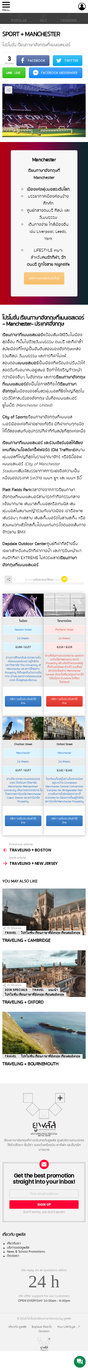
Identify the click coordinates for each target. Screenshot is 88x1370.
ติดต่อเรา (13, 1256)
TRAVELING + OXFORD (22, 1002)
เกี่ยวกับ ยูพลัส (17, 1327)
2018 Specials (16, 990)
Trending (68, 20)
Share (8, 90)
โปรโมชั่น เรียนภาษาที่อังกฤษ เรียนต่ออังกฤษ (50, 933)
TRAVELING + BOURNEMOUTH (30, 1063)
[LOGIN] (82, 6)
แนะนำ (53, 990)
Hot (43, 20)
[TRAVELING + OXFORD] (44, 973)
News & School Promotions (26, 1252)
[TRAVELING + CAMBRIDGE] (44, 912)
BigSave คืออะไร (42, 1327)
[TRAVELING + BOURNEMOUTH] (44, 1035)
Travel (10, 933)
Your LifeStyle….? (68, 1327)
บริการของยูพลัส (18, 1248)
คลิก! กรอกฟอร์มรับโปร (44, 278)
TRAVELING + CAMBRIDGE (26, 940)
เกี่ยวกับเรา (14, 1244)
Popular (19, 20)
